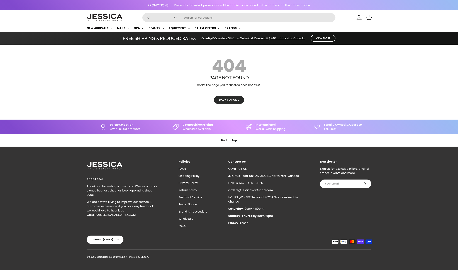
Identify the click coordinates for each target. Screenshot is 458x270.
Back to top (229, 140)
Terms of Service (190, 197)
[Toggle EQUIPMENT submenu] (189, 28)
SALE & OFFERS (205, 28)
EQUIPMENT (177, 28)
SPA (137, 28)
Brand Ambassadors (193, 212)
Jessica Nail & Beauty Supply (111, 256)
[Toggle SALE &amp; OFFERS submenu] (219, 28)
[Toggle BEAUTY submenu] (163, 28)
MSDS (182, 226)
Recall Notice (188, 204)
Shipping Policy (189, 176)
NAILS (121, 28)
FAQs (182, 169)
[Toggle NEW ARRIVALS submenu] (111, 28)
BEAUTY (154, 28)
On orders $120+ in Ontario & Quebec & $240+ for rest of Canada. (253, 38)
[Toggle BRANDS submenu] (239, 28)
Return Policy (188, 190)
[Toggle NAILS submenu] (128, 28)
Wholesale (186, 219)
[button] (369, 17)
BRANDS (231, 28)
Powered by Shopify (138, 256)
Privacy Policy (188, 183)
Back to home (229, 100)
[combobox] (238, 17)
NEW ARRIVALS (98, 28)
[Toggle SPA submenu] (143, 28)
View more (323, 38)
